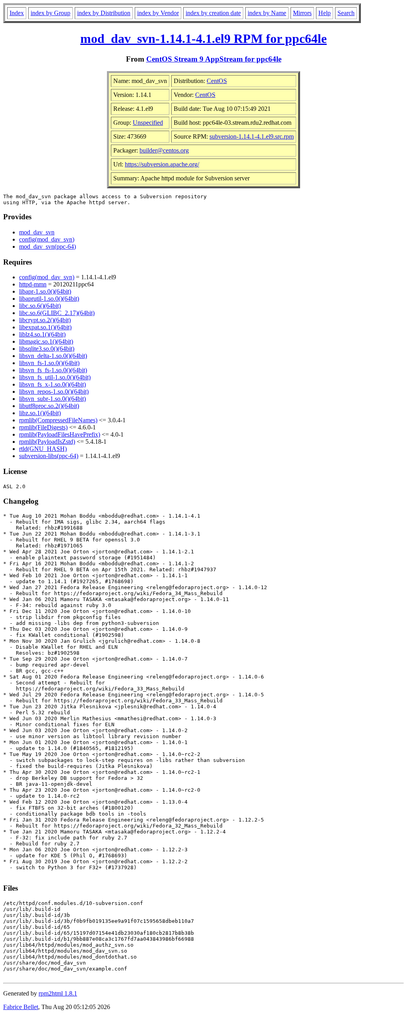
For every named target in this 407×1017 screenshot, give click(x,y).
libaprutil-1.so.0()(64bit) (49, 298)
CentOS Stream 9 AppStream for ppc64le (213, 59)
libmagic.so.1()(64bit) (46, 341)
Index (17, 13)
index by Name (267, 13)
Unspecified (148, 122)
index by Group (50, 13)
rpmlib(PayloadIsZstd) (47, 441)
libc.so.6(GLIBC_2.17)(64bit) (57, 312)
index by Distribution (103, 13)
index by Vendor (158, 13)
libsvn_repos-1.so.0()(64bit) (54, 391)
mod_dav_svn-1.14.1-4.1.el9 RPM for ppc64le (203, 38)
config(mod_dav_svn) (46, 239)
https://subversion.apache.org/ (162, 164)
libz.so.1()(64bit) (40, 413)
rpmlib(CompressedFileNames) (58, 420)
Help (324, 13)
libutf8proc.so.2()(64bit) (49, 405)
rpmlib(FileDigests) (43, 427)
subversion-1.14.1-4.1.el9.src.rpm (251, 136)
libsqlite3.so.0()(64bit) (46, 348)
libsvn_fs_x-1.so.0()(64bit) (52, 384)
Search (346, 13)
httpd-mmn (33, 284)
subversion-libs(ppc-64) (48, 455)
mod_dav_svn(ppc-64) (47, 246)
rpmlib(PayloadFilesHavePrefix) (59, 434)
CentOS (217, 80)
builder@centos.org (164, 150)
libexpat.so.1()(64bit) (45, 327)
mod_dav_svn (36, 232)
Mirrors (302, 13)
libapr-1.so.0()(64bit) (45, 291)
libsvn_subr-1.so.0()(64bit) (52, 398)
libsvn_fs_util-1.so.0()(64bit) (55, 377)
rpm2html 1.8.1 (58, 993)
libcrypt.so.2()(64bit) (45, 320)
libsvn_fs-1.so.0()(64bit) (49, 363)
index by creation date (213, 13)
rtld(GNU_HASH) (43, 448)
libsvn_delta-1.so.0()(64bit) (53, 355)
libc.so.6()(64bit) (40, 305)
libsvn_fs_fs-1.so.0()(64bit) (53, 370)
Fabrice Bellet (20, 1006)
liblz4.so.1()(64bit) (42, 334)
